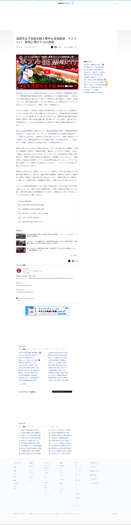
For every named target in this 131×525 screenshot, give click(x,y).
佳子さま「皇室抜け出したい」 (28, 358)
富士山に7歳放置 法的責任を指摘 (31, 448)
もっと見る (73, 255)
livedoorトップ (23, 513)
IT (41, 426)
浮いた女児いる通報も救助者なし (58, 375)
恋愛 (76, 465)
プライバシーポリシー (40, 513)
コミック (77, 505)
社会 (15, 473)
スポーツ (40, 349)
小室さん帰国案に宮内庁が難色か (62, 451)
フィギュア (47, 495)
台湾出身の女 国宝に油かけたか (57, 367)
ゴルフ (46, 477)
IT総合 (30, 477)
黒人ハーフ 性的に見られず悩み (57, 358)
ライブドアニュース (63, 3)
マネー (76, 485)
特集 (61, 491)
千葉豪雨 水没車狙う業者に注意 (57, 373)
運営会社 (16, 513)
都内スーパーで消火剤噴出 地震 (31, 435)
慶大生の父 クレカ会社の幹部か (61, 453)
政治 (29, 426)
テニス (46, 480)
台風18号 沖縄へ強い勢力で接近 (58, 352)
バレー (46, 492)
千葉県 (65, 93)
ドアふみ (73, 3)
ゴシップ (52, 349)
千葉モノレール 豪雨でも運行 (57, 362)
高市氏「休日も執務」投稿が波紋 (58, 380)
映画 (61, 483)
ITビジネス (31, 475)
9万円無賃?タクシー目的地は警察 (29, 377)
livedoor (115, 3)
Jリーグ (46, 470)
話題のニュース (94, 471)
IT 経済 (34, 349)
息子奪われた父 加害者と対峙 (61, 445)
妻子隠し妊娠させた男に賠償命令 (29, 370)
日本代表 (46, 468)
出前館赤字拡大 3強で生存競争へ (31, 451)
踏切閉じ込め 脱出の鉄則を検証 (28, 373)
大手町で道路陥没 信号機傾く (57, 360)
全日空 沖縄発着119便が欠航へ (28, 380)
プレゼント (62, 489)
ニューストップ (18, 462)
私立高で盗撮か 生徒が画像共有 (31, 432)
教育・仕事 (77, 480)
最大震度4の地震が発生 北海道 (30, 443)
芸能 (46, 349)
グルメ (76, 489)
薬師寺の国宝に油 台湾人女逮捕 (31, 453)
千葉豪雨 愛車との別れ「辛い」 (57, 370)
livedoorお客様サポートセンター (71, 513)
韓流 (61, 470)
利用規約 (31, 513)
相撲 (45, 487)
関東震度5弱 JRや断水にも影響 (57, 377)
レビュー (62, 486)
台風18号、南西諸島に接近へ (60, 438)
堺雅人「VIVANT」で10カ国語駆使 (94, 85)
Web (30, 470)
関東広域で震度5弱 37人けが (27, 362)
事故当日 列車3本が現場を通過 (57, 355)
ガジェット (31, 473)
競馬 (45, 485)
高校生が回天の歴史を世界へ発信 (29, 367)
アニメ (76, 500)
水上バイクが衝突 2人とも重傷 (61, 430)
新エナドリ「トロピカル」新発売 (94, 82)
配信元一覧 (93, 475)
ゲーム (76, 503)
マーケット (31, 468)
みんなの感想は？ (69, 47)
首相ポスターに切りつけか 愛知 (28, 360)
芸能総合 (62, 465)
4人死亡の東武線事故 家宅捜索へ (28, 352)
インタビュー (93, 479)
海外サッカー (47, 465)
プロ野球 (46, 473)
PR (29, 480)
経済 (38, 426)
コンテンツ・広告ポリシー (55, 513)
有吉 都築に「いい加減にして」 (93, 90)
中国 (15, 488)
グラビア (62, 473)
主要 (20, 349)
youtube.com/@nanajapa (26, 298)
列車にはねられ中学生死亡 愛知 (31, 438)
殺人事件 (39, 96)
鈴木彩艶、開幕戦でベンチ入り (93, 77)
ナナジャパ (19, 47)
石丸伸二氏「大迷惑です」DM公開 (94, 72)
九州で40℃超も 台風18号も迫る (28, 365)
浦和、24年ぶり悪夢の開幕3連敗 (93, 80)
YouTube (77, 494)
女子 (58, 349)
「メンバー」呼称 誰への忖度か (61, 443)
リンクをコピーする (59, 47)
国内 (24, 349)
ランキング (93, 467)
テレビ (61, 475)
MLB (45, 475)
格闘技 (46, 482)
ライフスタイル (78, 468)
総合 (20, 426)
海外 (29, 349)
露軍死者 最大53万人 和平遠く (61, 440)
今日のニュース (94, 462)
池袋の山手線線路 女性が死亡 (30, 430)
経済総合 (31, 465)
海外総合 (16, 483)
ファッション (78, 470)
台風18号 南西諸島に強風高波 (28, 375)
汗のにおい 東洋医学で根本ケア (28, 355)
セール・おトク (94, 483)
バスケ (46, 490)
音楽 (61, 468)
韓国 (15, 485)
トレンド (63, 349)
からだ (76, 482)
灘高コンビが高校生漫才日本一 (93, 87)
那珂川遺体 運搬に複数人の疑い (57, 365)
